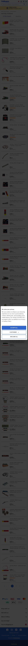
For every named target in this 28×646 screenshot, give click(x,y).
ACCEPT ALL (14, 327)
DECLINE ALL (14, 336)
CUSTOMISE (13, 332)
